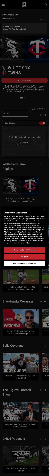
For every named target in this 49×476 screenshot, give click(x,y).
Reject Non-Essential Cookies (24, 250)
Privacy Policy (25, 243)
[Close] (44, 209)
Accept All (24, 257)
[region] (24, 237)
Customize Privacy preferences (24, 263)
